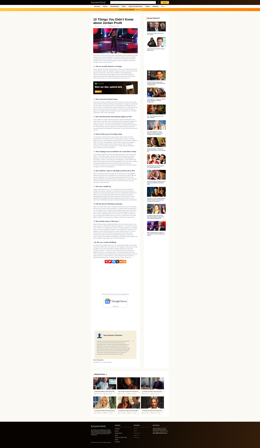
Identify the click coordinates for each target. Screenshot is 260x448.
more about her (108, 62)
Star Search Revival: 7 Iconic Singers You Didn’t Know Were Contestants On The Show (155, 133)
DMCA (135, 431)
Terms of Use (137, 433)
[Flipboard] (110, 261)
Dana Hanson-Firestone (100, 26)
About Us (136, 435)
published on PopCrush (126, 234)
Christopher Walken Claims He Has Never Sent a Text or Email (110, 391)
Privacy (135, 428)
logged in (101, 362)
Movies (105, 6)
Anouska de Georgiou (105, 55)
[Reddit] (121, 261)
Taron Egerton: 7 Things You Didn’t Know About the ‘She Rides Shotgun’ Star (156, 100)
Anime (124, 6)
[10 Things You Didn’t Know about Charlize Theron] (152, 402)
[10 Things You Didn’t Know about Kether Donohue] (128, 402)
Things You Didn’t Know (135, 6)
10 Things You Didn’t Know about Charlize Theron (155, 410)
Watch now (138, 9)
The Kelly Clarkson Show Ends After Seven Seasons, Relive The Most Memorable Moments (155, 217)
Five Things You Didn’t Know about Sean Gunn (130, 391)
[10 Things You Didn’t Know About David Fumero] (152, 383)
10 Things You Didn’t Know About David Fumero (154, 391)
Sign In (165, 2)
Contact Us (136, 437)
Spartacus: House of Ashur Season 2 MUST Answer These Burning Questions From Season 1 (156, 200)
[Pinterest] (106, 261)
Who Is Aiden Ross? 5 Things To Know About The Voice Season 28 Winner (156, 234)
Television (97, 6)
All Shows (155, 6)
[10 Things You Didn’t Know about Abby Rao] (104, 402)
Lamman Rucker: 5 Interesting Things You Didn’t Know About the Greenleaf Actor (156, 83)
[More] (124, 261)
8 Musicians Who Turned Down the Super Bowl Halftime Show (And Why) (156, 183)
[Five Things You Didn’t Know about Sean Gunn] (128, 383)
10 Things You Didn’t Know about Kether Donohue (131, 410)
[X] (117, 261)
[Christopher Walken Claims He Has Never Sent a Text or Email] (104, 383)
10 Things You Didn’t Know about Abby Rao (105, 410)
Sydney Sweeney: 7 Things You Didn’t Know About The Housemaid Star (156, 150)
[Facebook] (113, 261)
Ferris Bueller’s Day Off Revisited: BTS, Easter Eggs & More (155, 166)
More (162, 6)
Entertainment (114, 6)
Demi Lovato (96, 213)
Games (147, 6)
